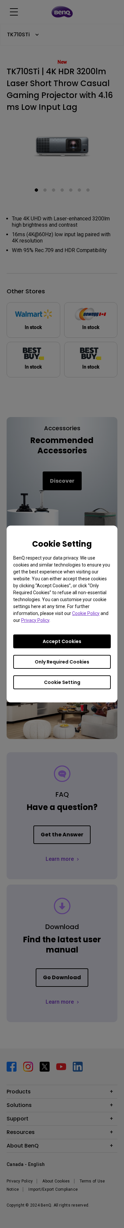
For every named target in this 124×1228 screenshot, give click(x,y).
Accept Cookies (62, 641)
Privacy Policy (35, 620)
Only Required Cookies (62, 662)
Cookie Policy (86, 613)
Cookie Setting (62, 682)
